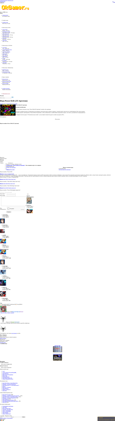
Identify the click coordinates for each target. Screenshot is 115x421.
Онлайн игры (5, 22)
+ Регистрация (9, 418)
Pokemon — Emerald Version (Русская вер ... (11, 395)
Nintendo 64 (4, 53)
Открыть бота (3, 342)
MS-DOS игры (5, 69)
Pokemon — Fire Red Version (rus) (9, 384)
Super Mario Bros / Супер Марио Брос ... (10, 396)
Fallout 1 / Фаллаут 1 (6, 389)
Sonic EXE (4, 390)
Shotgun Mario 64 (5, 376)
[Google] (3, 420)
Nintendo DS (4, 56)
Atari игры (4, 40)
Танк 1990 (4, 407)
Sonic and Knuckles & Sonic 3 (8, 400)
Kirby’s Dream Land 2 (6, 408)
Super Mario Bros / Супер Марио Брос (10, 383)
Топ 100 (113, 2)
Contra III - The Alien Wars (7, 409)
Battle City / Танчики (6, 387)
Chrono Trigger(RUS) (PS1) (7, 378)
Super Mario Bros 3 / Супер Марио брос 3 (10, 385)
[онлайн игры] (15, 11)
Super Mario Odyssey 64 (7, 377)
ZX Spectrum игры (6, 71)
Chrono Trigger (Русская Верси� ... (9, 372)
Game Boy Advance (6, 51)
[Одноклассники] (1, 420)
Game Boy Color (5, 36)
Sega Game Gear (5, 33)
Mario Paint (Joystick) (6, 394)
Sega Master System (6, 31)
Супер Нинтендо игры (7, 49)
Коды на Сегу (5, 79)
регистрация (14, 333)
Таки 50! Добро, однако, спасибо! (7, 312)
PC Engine (4, 60)
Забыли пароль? (3, 418)
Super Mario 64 (5, 373)
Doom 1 (4, 386)
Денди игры (4, 29)
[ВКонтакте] (0, 420)
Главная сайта (5, 15)
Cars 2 (3, 371)
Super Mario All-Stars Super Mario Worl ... (10, 401)
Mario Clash (4, 375)
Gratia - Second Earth (6, 410)
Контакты (5, 0)
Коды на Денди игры (6, 81)
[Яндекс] (2, 420)
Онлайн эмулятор (6, 88)
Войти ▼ (2, 2)
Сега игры (4, 47)
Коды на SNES (5, 83)
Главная (1, 0)
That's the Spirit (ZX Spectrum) (65, 169)
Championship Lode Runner (7, 406)
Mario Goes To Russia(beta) (7, 374)
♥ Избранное (2, 1)
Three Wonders (5, 412)
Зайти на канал (3, 338)
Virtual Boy (4, 62)
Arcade (3, 58)
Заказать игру (10, 0)
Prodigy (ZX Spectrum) (11, 167)
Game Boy (4, 38)
